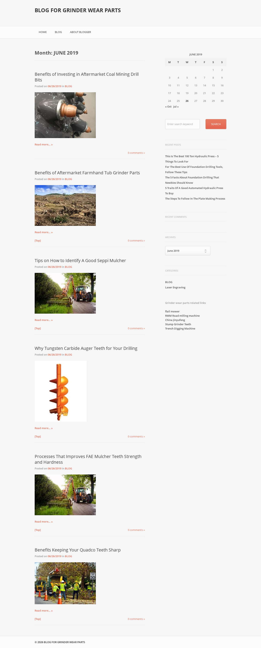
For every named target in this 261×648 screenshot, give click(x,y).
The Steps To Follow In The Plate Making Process (195, 198)
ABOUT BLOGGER (80, 32)
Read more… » (44, 144)
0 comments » (136, 153)
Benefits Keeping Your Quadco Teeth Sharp (78, 550)
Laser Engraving (175, 287)
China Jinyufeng (175, 320)
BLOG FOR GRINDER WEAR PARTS (78, 10)
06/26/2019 (54, 86)
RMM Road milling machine (182, 315)
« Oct (168, 106)
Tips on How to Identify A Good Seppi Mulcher (80, 260)
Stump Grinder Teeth (178, 324)
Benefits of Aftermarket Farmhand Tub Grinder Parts (87, 173)
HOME (43, 32)
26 (187, 101)
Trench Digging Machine (180, 328)
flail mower (172, 311)
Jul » (176, 106)
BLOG (58, 32)
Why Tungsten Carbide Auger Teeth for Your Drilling (86, 348)
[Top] (38, 240)
